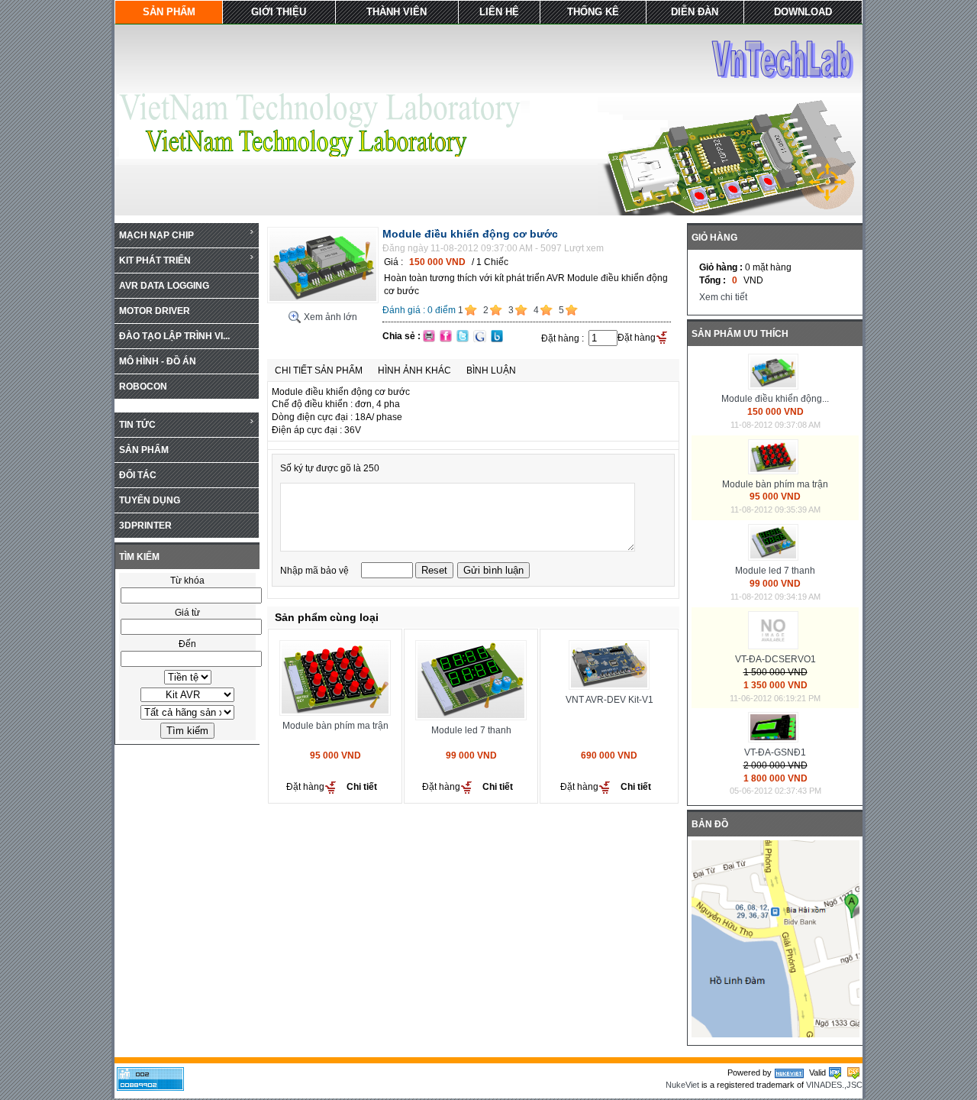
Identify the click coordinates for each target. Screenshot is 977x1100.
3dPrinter (145, 525)
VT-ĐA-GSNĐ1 (775, 752)
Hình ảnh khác (414, 370)
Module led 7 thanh (471, 730)
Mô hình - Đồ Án (157, 361)
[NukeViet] (789, 1072)
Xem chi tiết (723, 297)
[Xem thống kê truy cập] (150, 1087)
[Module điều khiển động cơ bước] (323, 300)
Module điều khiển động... (775, 398)
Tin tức (137, 424)
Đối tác (137, 475)
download (803, 12)
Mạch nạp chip (156, 235)
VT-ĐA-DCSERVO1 (775, 659)
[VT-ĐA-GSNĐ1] (775, 739)
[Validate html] (835, 1072)
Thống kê (593, 12)
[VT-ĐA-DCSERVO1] (775, 646)
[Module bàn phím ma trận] (775, 471)
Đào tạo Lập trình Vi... (174, 336)
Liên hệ (499, 12)
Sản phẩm (169, 12)
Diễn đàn (694, 12)
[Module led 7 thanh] (775, 557)
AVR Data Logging (164, 285)
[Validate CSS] (853, 1072)
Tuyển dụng (149, 500)
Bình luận (491, 370)
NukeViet (682, 1084)
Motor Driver (154, 311)
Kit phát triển (155, 260)
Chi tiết (362, 786)
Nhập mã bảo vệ (315, 570)
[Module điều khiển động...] (775, 386)
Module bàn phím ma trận (335, 725)
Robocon (143, 386)
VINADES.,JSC (834, 1084)
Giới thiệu (278, 12)
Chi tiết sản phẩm (319, 370)
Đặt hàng (636, 337)
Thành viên (396, 12)
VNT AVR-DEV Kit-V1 (609, 699)
